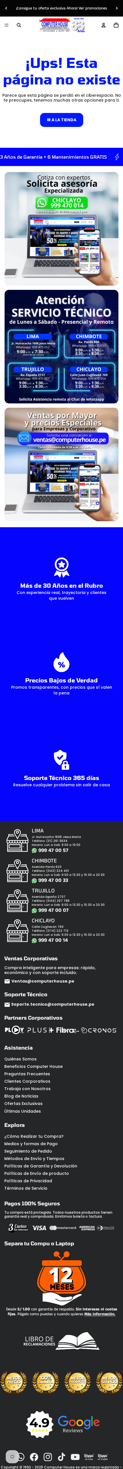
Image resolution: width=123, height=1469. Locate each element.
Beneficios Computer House (33, 1066)
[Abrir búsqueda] (19, 25)
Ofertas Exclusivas (23, 1103)
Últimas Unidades (22, 1111)
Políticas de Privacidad (28, 1181)
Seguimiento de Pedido (28, 1151)
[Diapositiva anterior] (6, 8)
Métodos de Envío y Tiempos (34, 1158)
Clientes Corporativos (27, 1081)
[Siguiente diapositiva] (116, 8)
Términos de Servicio (25, 1188)
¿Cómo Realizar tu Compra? (34, 1136)
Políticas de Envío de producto (36, 1173)
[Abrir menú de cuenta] (103, 25)
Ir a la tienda (61, 120)
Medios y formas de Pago (31, 1144)
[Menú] (6, 25)
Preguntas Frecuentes (27, 1074)
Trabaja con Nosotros (27, 1089)
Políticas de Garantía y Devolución (40, 1166)
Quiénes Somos (20, 1059)
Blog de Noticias (21, 1096)
